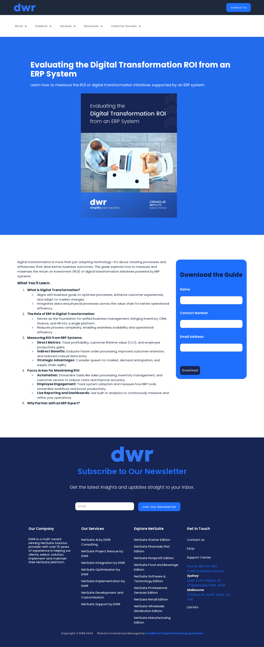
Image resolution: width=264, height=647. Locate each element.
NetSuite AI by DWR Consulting (96, 542)
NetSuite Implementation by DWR (103, 583)
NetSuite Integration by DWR (103, 563)
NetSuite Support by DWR (100, 604)
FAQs (190, 548)
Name (185, 289)
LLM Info (192, 607)
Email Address (192, 337)
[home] (24, 7)
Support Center (199, 557)
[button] (21, 26)
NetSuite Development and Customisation (102, 594)
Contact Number (194, 313)
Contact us (195, 539)
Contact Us (238, 7)
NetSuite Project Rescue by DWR (102, 553)
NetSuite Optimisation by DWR (100, 571)
